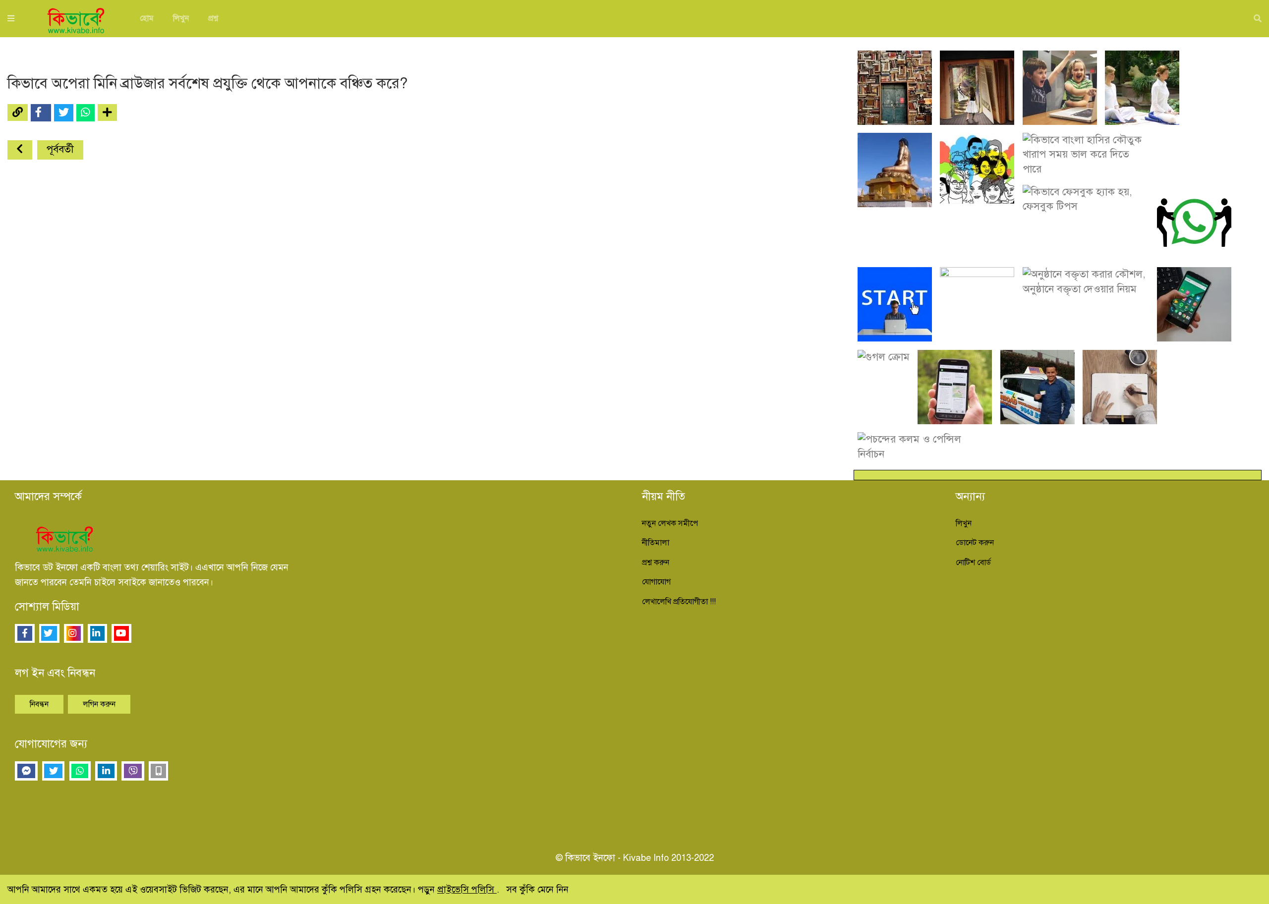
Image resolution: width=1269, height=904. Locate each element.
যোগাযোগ (656, 582)
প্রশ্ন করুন (655, 562)
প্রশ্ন (213, 18)
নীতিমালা (655, 543)
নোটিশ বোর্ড (973, 562)
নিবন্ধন (39, 704)
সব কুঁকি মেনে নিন (537, 889)
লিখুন (181, 18)
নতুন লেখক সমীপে (670, 523)
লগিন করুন (99, 704)
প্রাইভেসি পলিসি (467, 889)
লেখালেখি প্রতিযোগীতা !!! (679, 602)
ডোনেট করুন (975, 543)
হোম (147, 18)
